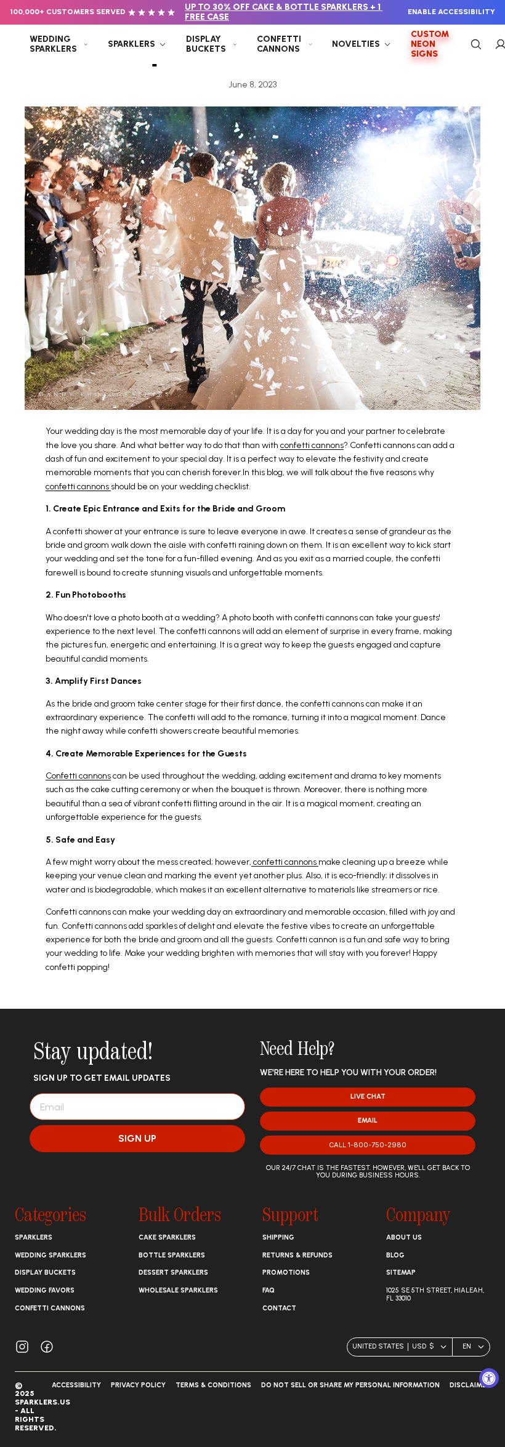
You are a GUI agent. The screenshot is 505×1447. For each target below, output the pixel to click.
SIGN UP (137, 1138)
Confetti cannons (78, 776)
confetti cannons (312, 445)
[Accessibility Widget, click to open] (489, 1378)
